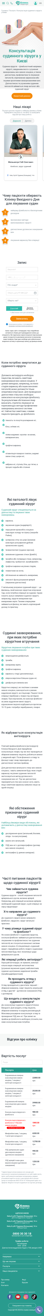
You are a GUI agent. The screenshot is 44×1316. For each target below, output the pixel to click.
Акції (24, 1280)
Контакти (4, 1285)
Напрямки (7, 1256)
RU (40, 7)
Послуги (6, 1266)
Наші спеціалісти (10, 1271)
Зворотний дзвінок (22, 96)
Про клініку (5, 1280)
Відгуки (25, 1282)
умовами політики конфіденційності (21, 326)
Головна (4, 11)
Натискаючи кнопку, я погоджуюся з (21, 325)
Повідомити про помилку (22, 1306)
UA (40, 3)
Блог (3, 1282)
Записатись (22, 318)
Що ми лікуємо (9, 1261)
